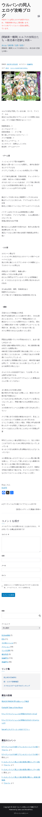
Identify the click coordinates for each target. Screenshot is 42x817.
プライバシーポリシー (21, 813)
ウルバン (5, 750)
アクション (6, 647)
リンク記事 (6, 650)
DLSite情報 (6, 635)
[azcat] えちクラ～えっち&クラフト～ (16, 729)
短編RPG (30, 64)
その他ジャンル (7, 643)
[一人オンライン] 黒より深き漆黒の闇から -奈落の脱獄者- (21, 778)
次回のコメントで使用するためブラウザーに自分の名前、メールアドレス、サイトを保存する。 (21, 586)
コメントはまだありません (19, 68)
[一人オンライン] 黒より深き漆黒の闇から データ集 (21, 762)
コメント (5, 534)
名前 (3, 556)
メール (4, 565)
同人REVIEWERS (10, 677)
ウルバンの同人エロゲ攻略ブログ (16, 10)
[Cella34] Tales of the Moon (12, 707)
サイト (4, 575)
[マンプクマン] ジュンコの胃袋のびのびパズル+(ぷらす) (20, 721)
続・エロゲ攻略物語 (11, 682)
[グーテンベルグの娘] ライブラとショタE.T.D (19, 504)
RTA (3, 639)
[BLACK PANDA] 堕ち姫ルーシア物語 (15, 701)
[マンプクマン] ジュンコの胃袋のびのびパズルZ (19, 714)
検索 (3, 611)
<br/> (7, 68)
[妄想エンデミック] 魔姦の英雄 (27, 509)
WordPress (28, 810)
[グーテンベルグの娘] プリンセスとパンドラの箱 (20, 747)
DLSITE (4, 488)
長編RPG (5, 662)
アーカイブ (6, 624)
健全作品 (5, 654)
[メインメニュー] (38, 16)
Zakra (20, 810)
